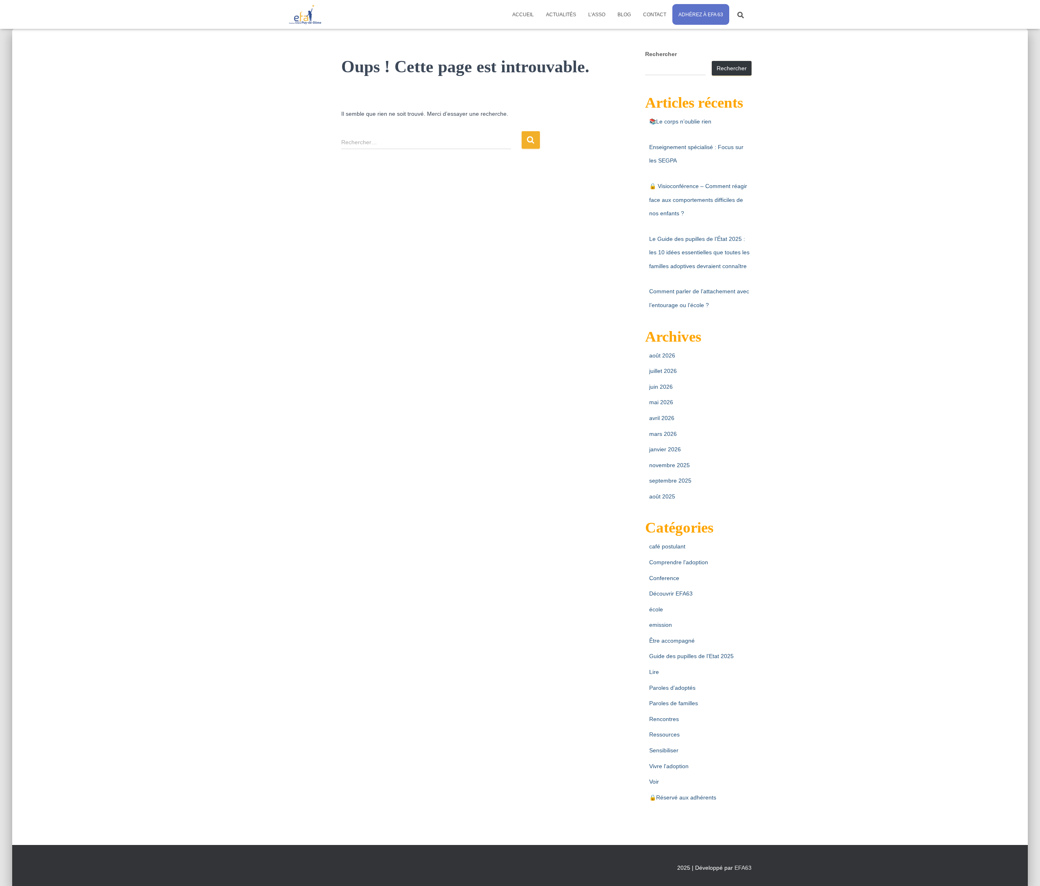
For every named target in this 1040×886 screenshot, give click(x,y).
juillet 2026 (663, 371)
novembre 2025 (669, 465)
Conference (664, 578)
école (656, 609)
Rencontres (664, 719)
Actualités (561, 14)
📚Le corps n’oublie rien (680, 121)
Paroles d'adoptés (672, 688)
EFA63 (743, 867)
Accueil (523, 14)
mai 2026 (661, 402)
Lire (654, 672)
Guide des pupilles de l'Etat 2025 (691, 656)
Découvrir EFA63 (671, 593)
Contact (654, 14)
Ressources (664, 734)
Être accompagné (672, 640)
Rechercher (661, 54)
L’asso (596, 14)
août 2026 (662, 355)
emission (660, 625)
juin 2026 (661, 386)
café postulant (667, 546)
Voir (654, 781)
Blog (624, 14)
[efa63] (304, 14)
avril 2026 (661, 418)
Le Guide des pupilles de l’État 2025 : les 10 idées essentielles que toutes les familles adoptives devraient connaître (699, 252)
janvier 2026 (665, 449)
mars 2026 (663, 434)
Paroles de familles (673, 703)
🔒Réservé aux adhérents (682, 797)
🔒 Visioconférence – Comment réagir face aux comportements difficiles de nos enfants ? (698, 200)
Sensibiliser (663, 750)
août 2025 (662, 496)
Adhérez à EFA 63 (700, 14)
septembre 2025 (670, 480)
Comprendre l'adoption (678, 562)
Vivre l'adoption (669, 766)
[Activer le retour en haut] (1024, 870)
